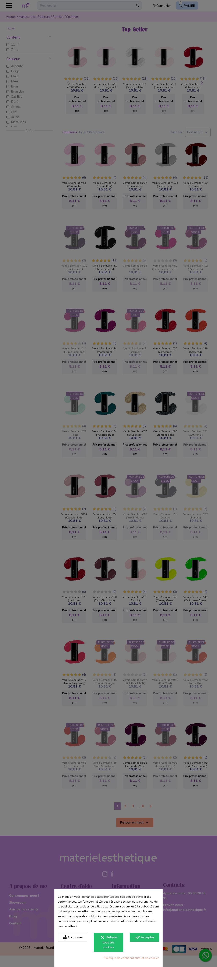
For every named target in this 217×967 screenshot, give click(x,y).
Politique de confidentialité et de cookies (131, 958)
